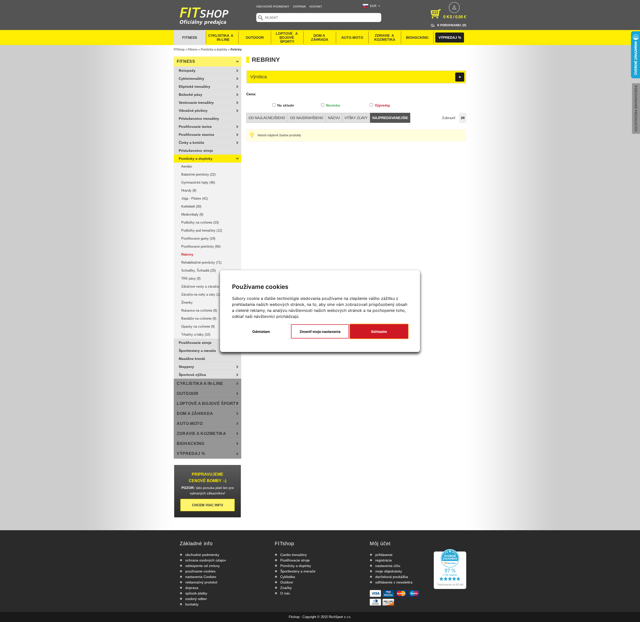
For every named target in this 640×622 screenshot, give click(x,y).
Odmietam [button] (261, 331)
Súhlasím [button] (379, 331)
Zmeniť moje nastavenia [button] (320, 331)
